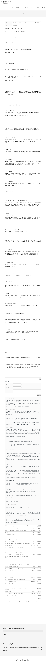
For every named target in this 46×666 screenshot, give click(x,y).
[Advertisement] (23, 611)
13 (33, 601)
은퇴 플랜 (11, 7)
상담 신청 (43, 7)
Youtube (17, 660)
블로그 (38, 7)
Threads (22, 660)
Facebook (20, 660)
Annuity (22, 7)
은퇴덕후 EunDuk (6, 2)
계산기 (26, 7)
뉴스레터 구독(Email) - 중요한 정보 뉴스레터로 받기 (13, 628)
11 (28, 601)
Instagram (25, 660)
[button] (15, 25)
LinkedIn (27, 660)
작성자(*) (6, 384)
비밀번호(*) (7, 387)
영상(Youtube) (32, 7)
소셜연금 (17, 7)
